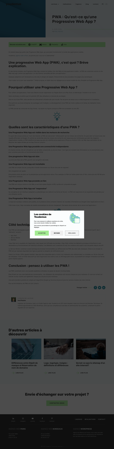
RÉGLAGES (72, 233)
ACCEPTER (42, 233)
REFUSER (57, 233)
